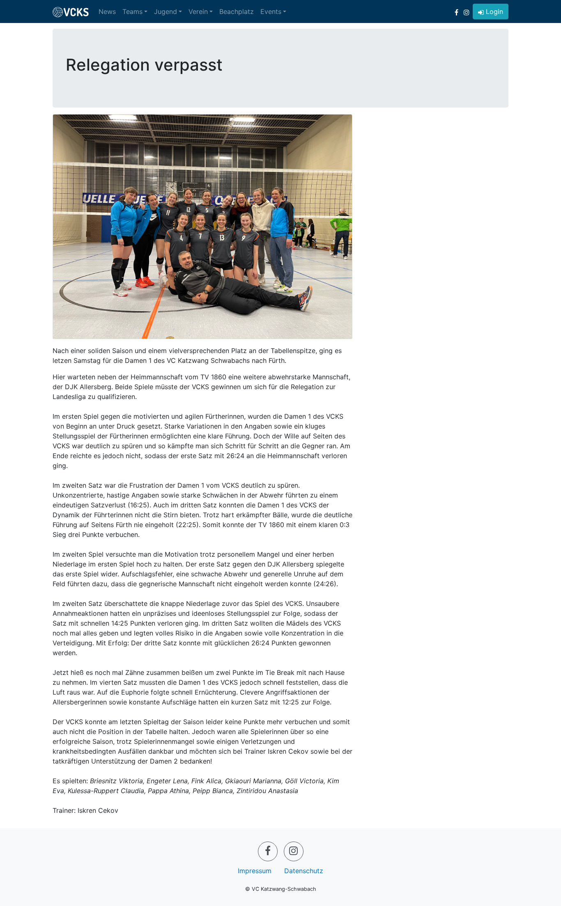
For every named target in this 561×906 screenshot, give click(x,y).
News (107, 11)
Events (270, 11)
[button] (490, 11)
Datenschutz (303, 871)
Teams (132, 11)
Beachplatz (236, 11)
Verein (198, 11)
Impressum (254, 871)
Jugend (165, 11)
